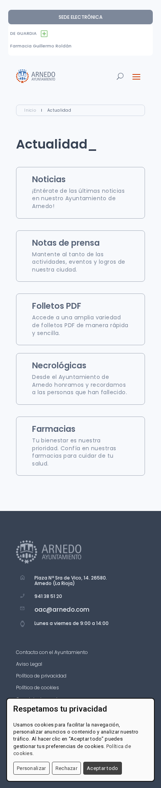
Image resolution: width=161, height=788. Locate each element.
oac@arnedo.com (61, 609)
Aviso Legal (29, 664)
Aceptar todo (102, 768)
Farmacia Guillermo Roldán (41, 46)
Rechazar (66, 768)
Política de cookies (37, 688)
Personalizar (31, 768)
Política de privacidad (41, 676)
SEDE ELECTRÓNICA (80, 17)
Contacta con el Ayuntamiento (52, 653)
